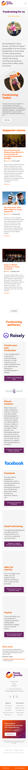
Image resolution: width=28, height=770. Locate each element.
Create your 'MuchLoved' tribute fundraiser (14, 450)
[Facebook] (14, 696)
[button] (14, 311)
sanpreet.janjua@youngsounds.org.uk (14, 659)
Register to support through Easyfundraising (14, 544)
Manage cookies (18, 750)
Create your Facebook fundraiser (14, 503)
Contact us (20, 714)
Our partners (8, 710)
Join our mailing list (20, 768)
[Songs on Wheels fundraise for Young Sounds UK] (14, 261)
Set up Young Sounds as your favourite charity (14, 634)
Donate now (10, 734)
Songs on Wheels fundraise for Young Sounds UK (11, 267)
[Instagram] (17, 696)
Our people (8, 708)
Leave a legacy (20, 712)
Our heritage (8, 705)
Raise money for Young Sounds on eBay (14, 589)
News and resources (8, 712)
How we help (19, 705)
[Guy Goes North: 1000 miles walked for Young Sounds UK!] (14, 204)
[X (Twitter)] (11, 696)
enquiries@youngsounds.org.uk (15, 691)
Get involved (19, 703)
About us (8, 703)
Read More (7, 184)
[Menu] (25, 3)
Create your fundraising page (14, 378)
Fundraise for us (20, 710)
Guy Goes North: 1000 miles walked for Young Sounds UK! (13, 210)
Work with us (8, 714)
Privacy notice (9, 750)
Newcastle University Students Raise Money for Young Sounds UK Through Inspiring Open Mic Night (14, 154)
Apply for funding (19, 708)
